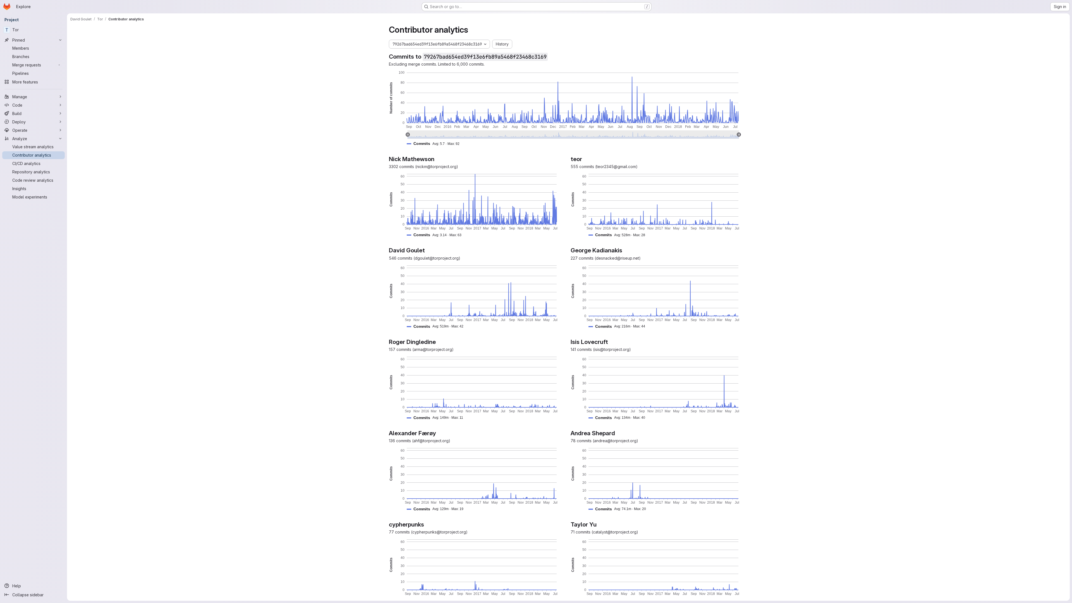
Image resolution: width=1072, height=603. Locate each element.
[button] (435, 144)
